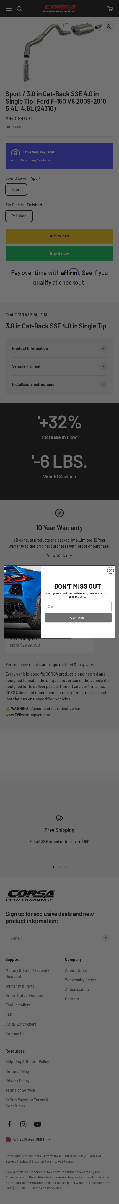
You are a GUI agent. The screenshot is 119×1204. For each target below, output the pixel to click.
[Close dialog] (110, 570)
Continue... (78, 617)
